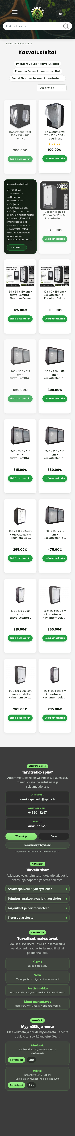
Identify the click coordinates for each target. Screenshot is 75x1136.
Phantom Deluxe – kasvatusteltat (37, 64)
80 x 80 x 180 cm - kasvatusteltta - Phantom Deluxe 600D (54, 297)
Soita (54, 836)
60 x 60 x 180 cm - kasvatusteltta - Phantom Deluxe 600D (20, 297)
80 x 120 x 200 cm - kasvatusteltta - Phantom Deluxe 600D (54, 616)
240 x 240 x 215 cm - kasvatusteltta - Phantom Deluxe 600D (20, 458)
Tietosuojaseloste (37, 917)
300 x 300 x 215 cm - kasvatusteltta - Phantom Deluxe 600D (55, 378)
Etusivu (9, 43)
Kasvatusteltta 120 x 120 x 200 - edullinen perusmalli (54, 137)
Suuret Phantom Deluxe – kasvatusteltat (37, 78)
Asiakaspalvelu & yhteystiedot (37, 888)
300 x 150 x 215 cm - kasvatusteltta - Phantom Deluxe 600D (55, 537)
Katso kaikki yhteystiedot (37, 845)
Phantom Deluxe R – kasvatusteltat (37, 71)
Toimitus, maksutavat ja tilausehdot (37, 898)
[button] (20, 216)
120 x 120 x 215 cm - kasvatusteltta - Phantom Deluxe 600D (54, 696)
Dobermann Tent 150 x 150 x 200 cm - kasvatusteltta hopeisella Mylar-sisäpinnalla (20, 140)
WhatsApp (21, 836)
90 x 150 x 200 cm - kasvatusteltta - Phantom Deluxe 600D (20, 696)
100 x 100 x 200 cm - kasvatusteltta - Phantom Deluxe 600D (20, 617)
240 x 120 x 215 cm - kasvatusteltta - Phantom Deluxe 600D (55, 458)
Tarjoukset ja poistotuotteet (37, 908)
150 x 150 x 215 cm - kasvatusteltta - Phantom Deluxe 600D (20, 536)
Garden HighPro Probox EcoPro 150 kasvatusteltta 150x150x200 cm (54, 217)
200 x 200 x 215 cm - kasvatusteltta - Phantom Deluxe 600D (20, 378)
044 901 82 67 (37, 812)
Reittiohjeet (16, 1059)
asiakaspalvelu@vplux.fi (37, 799)
